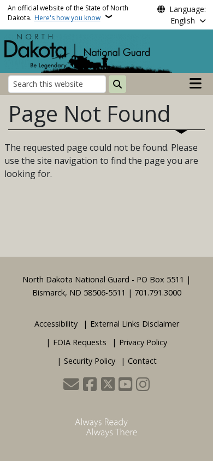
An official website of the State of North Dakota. (68, 12)
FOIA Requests (79, 342)
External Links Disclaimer (134, 323)
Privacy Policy (143, 342)
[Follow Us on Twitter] (108, 385)
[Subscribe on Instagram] (143, 385)
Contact (142, 361)
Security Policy (89, 361)
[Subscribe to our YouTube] (125, 385)
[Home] (77, 50)
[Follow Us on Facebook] (90, 385)
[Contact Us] (71, 385)
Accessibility (56, 323)
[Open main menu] (195, 83)
